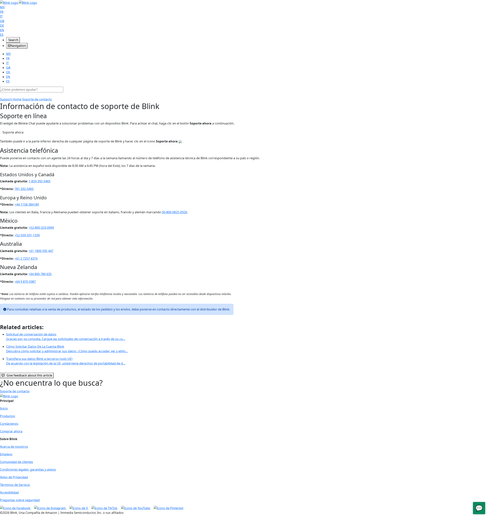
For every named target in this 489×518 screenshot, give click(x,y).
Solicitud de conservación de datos (65, 336)
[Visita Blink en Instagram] (50, 508)
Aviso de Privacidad (14, 477)
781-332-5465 (24, 189)
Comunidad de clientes (16, 462)
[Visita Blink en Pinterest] (168, 508)
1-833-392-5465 (39, 181)
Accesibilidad (9, 492)
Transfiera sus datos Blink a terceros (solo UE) (65, 361)
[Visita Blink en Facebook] (15, 508)
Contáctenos (9, 424)
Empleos (6, 454)
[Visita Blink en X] (79, 508)
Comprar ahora (11, 431)
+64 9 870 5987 (25, 282)
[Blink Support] (18, 2)
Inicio (4, 408)
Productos (7, 416)
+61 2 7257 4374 (26, 258)
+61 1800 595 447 (41, 251)
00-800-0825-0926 (174, 212)
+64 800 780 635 (40, 274)
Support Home (10, 99)
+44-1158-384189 (27, 204)
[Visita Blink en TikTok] (104, 508)
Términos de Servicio (15, 485)
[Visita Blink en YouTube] (136, 508)
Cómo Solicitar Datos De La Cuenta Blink (67, 348)
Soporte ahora (12, 132)
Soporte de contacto (37, 99)
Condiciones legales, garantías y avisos (28, 469)
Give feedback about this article (29, 375)
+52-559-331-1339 (27, 235)
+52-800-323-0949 (41, 227)
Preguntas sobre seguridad (20, 500)
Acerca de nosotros (14, 446)
